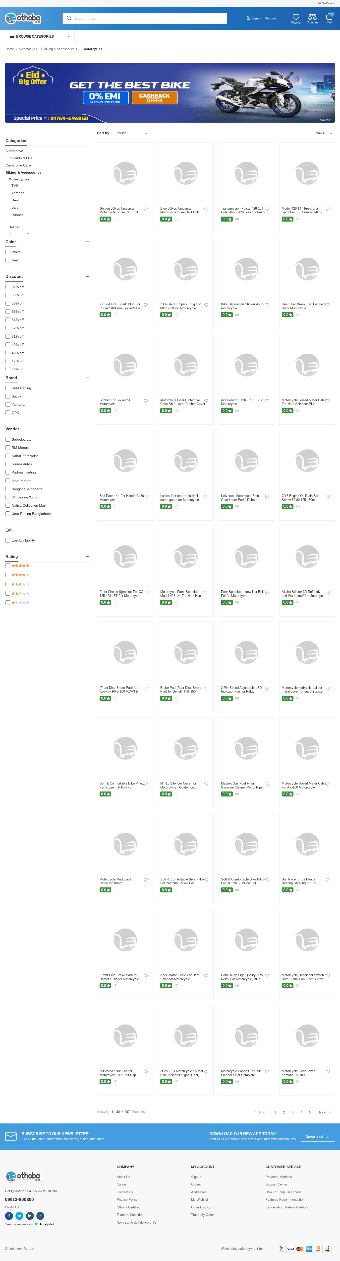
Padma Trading (24, 472)
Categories (15, 141)
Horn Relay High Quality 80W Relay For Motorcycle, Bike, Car (242, 979)
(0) (115, 219)
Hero (15, 200)
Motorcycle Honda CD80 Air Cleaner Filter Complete (241, 1073)
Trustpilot (46, 1224)
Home (9, 49)
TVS (14, 186)
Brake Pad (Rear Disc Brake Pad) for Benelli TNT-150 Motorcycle (180, 691)
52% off (18, 328)
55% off (18, 312)
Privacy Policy (127, 1199)
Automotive (27, 49)
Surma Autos (22, 464)
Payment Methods (279, 1177)
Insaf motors (21, 481)
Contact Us (125, 1192)
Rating (11, 556)
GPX (15, 413)
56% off (18, 303)
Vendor (12, 429)
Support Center (276, 1184)
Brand (11, 378)
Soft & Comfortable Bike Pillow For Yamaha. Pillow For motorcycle (182, 883)
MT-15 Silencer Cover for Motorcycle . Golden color (178, 785)
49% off (18, 345)
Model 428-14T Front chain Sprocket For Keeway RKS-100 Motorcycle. (302, 212)
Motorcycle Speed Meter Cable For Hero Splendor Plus (304, 402)
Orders (196, 1184)
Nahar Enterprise (25, 456)
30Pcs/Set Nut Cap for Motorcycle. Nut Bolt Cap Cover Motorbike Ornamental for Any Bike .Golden (120, 1077)
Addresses (199, 1192)
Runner (17, 215)
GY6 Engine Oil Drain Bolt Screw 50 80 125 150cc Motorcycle (300, 499)
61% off (18, 287)
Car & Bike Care (18, 165)
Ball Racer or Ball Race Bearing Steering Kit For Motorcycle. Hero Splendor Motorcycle (301, 885)
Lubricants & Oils (18, 158)
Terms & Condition (130, 1215)
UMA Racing (21, 388)
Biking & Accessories (59, 49)
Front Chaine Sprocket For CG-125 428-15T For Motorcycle (122, 594)
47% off (18, 361)
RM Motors (20, 448)
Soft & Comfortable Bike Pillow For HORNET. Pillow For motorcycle (243, 883)
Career (121, 1184)
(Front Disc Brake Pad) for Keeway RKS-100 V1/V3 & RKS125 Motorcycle (119, 691)
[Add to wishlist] (146, 209)
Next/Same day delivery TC (137, 1222)
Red (15, 260)
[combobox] (144, 18)
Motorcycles (18, 179)
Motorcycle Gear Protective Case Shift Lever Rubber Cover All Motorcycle (182, 404)
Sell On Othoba (326, 3)
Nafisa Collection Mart (29, 505)
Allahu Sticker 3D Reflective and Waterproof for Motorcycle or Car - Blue (303, 595)
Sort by (103, 133)
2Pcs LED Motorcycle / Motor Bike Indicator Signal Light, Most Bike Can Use (181, 1075)
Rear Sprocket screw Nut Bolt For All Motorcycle (242, 594)
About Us (123, 1177)
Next (322, 1112)
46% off (18, 369)
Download (315, 1137)
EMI (8, 530)
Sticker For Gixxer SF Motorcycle (115, 402)
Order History (200, 1207)
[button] (40, 36)
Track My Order (202, 1215)
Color (10, 242)
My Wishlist (199, 1199)
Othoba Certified (128, 1207)
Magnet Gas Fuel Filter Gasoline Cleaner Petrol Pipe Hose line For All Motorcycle (242, 787)
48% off (18, 353)
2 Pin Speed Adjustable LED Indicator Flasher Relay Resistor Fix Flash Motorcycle (242, 691)
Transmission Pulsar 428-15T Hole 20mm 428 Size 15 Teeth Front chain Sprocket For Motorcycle (243, 214)
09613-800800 (19, 1199)
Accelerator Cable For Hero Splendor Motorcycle (179, 977)
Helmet (14, 227)
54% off (18, 320)
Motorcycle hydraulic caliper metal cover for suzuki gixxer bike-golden (303, 691)
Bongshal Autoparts (27, 489)
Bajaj (15, 207)
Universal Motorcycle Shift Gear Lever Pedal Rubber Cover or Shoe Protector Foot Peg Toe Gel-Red (242, 501)
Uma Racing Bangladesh (31, 514)
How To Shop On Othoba (283, 1192)
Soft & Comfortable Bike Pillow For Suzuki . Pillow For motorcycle (122, 787)
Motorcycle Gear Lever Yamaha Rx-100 (298, 1073)
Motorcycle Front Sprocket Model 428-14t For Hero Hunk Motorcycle (181, 595)
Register (270, 18)
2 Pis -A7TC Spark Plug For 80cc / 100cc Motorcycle (180, 306)
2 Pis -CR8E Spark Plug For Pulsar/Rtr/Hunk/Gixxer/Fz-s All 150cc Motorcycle (120, 308)
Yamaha (17, 193)
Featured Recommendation (285, 1199)
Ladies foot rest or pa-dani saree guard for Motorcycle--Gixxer (180, 499)
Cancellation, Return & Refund (287, 1207)
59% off (18, 295)
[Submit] (68, 18)
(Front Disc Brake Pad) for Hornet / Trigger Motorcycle (119, 977)
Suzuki (17, 396)
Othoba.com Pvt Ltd (19, 1249)
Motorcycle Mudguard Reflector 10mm (115, 881)
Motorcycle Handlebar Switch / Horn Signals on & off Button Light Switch (304, 979)
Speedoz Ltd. (22, 439)
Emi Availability (23, 540)
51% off (18, 336)
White (16, 252)
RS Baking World (25, 497)
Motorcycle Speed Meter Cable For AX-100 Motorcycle (304, 785)
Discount (14, 276)
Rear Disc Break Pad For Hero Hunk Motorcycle (304, 306)
